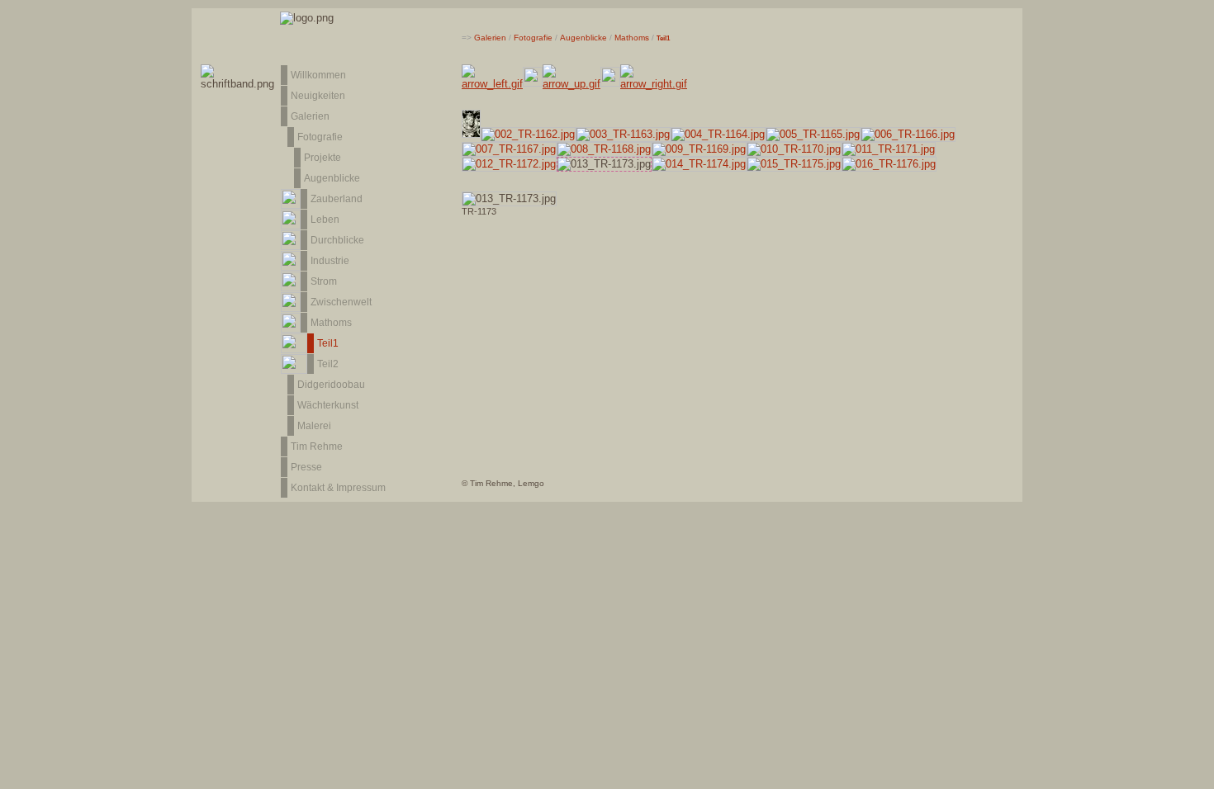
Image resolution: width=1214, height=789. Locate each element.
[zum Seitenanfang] (1187, 762)
